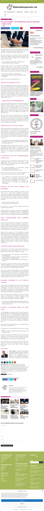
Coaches (2, 478)
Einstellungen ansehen (22, 506)
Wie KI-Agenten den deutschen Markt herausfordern (36, 471)
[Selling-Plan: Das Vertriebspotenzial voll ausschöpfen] (5, 414)
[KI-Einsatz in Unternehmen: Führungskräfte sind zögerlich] (32, 175)
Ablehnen (22, 503)
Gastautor (3, 25)
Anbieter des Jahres (4, 475)
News (2, 461)
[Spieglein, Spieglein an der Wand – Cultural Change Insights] (32, 166)
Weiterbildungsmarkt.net (5, 0)
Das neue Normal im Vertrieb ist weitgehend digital (14, 406)
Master (2, 470)
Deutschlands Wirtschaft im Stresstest (35, 479)
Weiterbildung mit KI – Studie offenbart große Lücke (35, 483)
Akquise (10, 19)
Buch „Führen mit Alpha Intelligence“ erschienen (34, 487)
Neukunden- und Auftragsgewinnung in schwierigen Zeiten (14, 417)
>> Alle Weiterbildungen (38, 47)
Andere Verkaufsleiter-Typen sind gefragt (24, 417)
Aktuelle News (33, 465)
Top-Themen (3, 459)
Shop (16, 460)
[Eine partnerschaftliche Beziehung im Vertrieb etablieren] (5, 403)
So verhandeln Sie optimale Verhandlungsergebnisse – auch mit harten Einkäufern (39, 160)
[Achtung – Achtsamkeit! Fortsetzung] (32, 171)
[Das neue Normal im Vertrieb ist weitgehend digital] (14, 403)
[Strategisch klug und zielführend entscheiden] (36, 142)
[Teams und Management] (32, 181)
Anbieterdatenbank (4, 458)
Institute (2, 479)
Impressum (30, 509)
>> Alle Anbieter (39, 67)
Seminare (3, 467)
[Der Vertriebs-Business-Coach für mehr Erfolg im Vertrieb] (24, 403)
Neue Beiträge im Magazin (21, 463)
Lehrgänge (3, 468)
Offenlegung (32, 0)
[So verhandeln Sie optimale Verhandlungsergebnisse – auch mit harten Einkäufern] (32, 159)
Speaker (2, 477)
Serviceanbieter (4, 480)
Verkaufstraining (4, 19)
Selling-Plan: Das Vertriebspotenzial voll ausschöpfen (4, 417)
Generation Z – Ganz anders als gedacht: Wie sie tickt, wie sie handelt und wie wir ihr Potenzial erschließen (36, 94)
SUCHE (5, 14)
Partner (14, 0)
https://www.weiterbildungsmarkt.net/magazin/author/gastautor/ (18, 387)
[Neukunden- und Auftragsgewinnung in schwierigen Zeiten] (14, 414)
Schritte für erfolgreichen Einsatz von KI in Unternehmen (36, 467)
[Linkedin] (40, 2)
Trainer (2, 476)
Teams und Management (39, 180)
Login (36, 0)
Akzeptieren (22, 500)
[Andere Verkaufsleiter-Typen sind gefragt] (24, 414)
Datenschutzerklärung (23, 509)
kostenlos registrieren (19, 457)
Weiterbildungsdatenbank (6, 457)
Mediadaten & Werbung (20, 456)
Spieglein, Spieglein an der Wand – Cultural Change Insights (39, 166)
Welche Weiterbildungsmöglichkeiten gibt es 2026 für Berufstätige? (21, 474)
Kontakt (27, 0)
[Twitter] (42, 2)
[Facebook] (38, 2)
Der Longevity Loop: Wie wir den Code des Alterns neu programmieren (21, 479)
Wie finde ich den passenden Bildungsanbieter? (20, 469)
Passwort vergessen (19, 459)
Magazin (2, 17)
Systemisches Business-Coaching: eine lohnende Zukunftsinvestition (20, 484)
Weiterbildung (3, 465)
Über (11, 0)
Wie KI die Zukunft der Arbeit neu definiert (36, 475)
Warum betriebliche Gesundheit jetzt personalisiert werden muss (21, 465)
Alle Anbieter (3, 474)
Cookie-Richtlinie (15, 509)
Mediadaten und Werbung (20, 0)
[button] (42, 491)
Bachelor (2, 469)
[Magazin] (22, 7)
